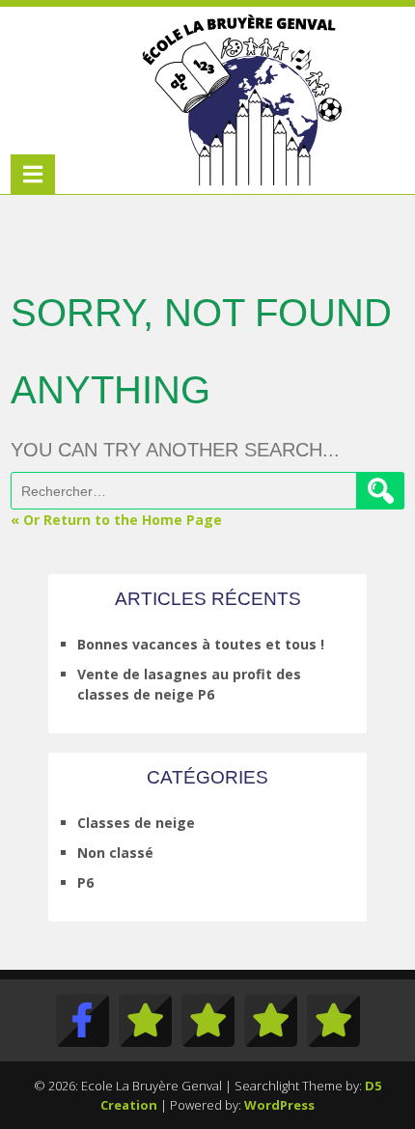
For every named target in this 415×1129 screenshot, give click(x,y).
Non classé (115, 852)
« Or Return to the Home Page (116, 519)
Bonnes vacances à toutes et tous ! (200, 644)
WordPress (279, 1105)
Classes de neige (136, 822)
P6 (85, 882)
